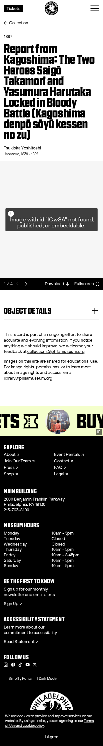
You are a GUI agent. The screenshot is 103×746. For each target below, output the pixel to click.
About (9, 455)
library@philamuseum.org (28, 378)
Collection (18, 22)
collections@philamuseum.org (55, 351)
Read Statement (19, 642)
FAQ (58, 468)
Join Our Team (17, 461)
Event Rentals (67, 455)
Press (9, 468)
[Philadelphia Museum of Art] (51, 8)
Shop (9, 474)
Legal (59, 474)
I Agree (51, 736)
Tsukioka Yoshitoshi (22, 148)
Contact (61, 461)
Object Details (27, 311)
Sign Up (11, 604)
